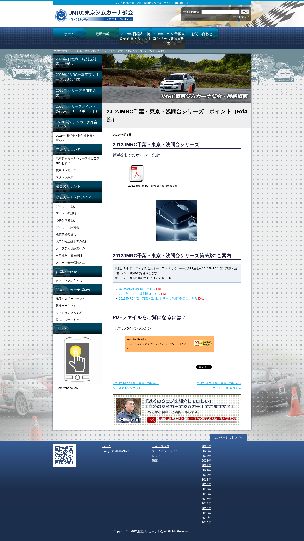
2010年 (206, 522)
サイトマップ (241, 16)
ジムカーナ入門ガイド (73, 197)
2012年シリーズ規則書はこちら (139, 293)
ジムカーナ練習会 (67, 227)
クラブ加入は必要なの (70, 248)
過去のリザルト (68, 186)
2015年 (206, 498)
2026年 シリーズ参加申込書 (76, 92)
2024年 (206, 455)
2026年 (206, 446)
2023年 (206, 460)
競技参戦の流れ (66, 234)
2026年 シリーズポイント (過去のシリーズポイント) (79, 108)
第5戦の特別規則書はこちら (137, 289)
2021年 (206, 470)
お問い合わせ (201, 34)
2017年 (206, 489)
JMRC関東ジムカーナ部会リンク (76, 124)
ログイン (158, 455)
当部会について (68, 149)
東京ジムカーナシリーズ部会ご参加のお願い (77, 161)
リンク (61, 329)
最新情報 (103, 34)
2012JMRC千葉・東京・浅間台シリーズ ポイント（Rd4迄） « (152, 3)
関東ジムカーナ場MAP (73, 290)
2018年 (206, 484)
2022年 (206, 465)
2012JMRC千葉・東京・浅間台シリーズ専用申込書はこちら (158, 298)
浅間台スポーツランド (70, 298)
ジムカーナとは (66, 206)
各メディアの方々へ (69, 280)
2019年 (206, 479)
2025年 (206, 451)
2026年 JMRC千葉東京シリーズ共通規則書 (169, 38)
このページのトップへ (228, 437)
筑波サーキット (66, 305)
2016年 (206, 494)
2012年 (206, 513)
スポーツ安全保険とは (70, 262)
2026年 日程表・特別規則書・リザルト (135, 36)
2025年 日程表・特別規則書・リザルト (77, 138)
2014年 (206, 503)
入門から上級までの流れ (72, 241)
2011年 (206, 517)
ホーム (69, 34)
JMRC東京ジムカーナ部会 (67, 51)
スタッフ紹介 (64, 177)
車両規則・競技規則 (69, 255)
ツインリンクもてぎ (69, 312)
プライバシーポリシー (166, 451)
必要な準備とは (66, 220)
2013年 (206, 508)
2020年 (206, 474)
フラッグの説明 (66, 213)
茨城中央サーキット (69, 319)
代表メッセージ (66, 170)
